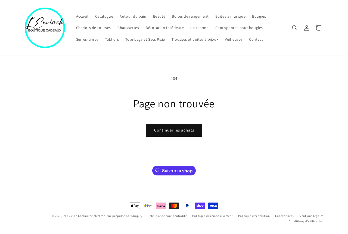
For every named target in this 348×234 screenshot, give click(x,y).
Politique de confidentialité (167, 216)
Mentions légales (311, 216)
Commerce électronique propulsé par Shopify (110, 216)
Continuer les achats (174, 130)
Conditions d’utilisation (306, 221)
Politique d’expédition (254, 216)
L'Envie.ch (70, 216)
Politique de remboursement (212, 216)
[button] (295, 28)
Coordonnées (284, 216)
